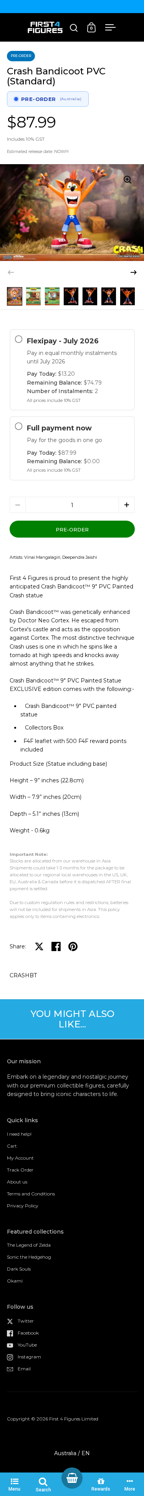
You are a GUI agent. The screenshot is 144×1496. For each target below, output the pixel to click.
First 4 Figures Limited (73, 1419)
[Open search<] (74, 28)
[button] (133, 272)
